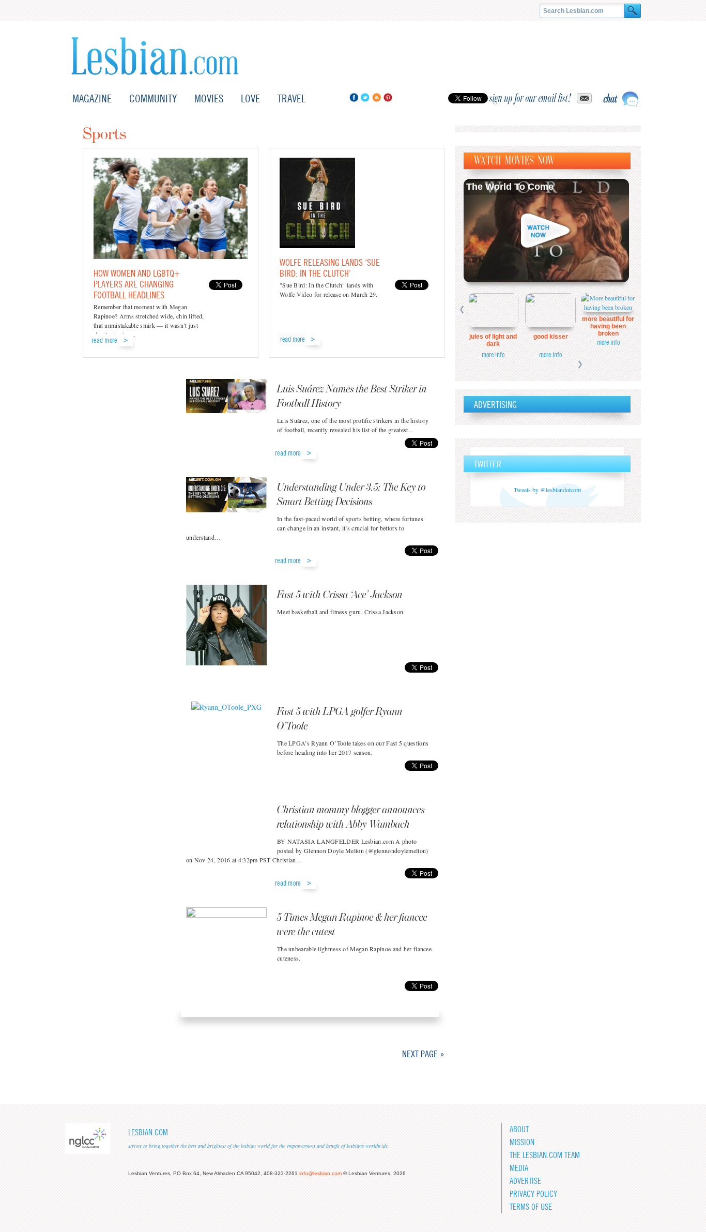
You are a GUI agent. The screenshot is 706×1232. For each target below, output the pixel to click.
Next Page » (423, 1053)
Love (250, 98)
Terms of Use (531, 1207)
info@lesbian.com (320, 1173)
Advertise (525, 1181)
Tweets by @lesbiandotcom (547, 489)
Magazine (92, 98)
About (519, 1129)
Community (153, 98)
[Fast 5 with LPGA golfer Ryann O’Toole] (226, 727)
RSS (376, 97)
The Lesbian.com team (545, 1155)
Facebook (353, 97)
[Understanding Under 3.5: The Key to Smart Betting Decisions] (226, 503)
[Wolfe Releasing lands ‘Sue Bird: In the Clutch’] (317, 245)
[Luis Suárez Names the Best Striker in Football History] (226, 405)
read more (104, 340)
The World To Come (510, 186)
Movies (208, 98)
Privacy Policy (533, 1194)
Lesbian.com (154, 56)
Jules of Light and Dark (493, 340)
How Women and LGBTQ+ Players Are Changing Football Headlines (137, 284)
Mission (522, 1142)
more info (493, 355)
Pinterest (387, 97)
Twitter (365, 97)
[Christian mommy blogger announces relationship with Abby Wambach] (226, 825)
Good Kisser (550, 336)
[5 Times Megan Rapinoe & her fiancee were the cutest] (226, 946)
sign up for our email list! (530, 98)
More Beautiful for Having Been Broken (608, 326)
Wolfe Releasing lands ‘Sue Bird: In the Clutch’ (330, 268)
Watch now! (546, 230)
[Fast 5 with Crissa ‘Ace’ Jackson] (226, 626)
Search (632, 11)
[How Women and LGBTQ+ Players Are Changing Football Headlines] (171, 256)
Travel (291, 98)
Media (519, 1168)
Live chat (620, 99)
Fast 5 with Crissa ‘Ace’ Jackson (340, 595)
